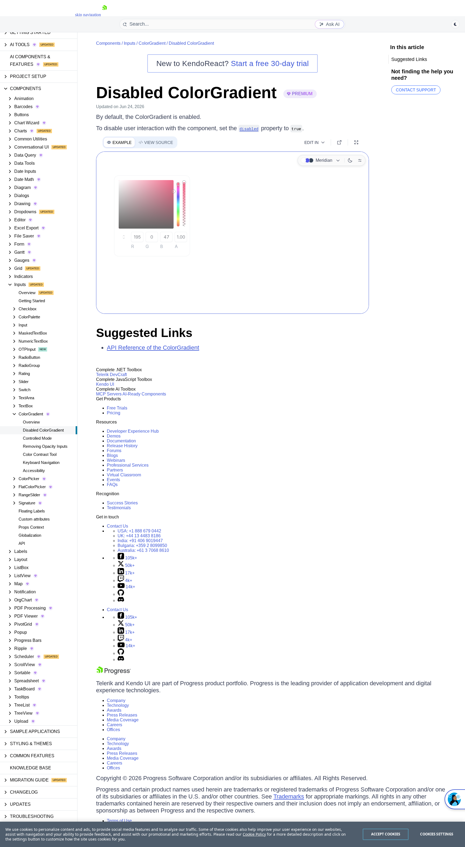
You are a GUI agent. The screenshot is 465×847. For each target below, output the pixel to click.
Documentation (121, 441)
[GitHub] (121, 594)
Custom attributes (34, 519)
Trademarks (288, 796)
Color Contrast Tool (40, 454)
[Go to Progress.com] (113, 673)
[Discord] (121, 600)
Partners (115, 470)
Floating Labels (32, 511)
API (22, 543)
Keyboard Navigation (41, 462)
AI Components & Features (30, 60)
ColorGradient (152, 43)
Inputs (129, 43)
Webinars (116, 460)
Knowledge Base (30, 768)
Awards (114, 710)
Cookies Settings (436, 834)
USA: (139, 531)
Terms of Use (119, 820)
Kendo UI (105, 384)
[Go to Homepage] (104, 14)
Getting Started (32, 300)
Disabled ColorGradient (43, 430)
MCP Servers (109, 394)
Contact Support (416, 90)
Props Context (31, 527)
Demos (114, 436)
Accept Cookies (385, 834)
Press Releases (122, 715)
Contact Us (117, 526)
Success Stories (122, 503)
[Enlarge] (356, 142)
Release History (122, 445)
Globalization (30, 535)
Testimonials (119, 507)
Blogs (112, 455)
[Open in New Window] (339, 142)
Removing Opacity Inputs (45, 446)
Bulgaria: (142, 545)
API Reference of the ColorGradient (153, 347)
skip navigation (88, 14)
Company (116, 700)
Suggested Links (144, 333)
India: (140, 540)
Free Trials (117, 408)
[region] (232, 834)
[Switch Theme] (455, 24)
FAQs (112, 484)
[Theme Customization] (359, 160)
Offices (113, 729)
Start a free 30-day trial (270, 63)
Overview (27, 292)
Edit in (311, 142)
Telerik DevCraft (111, 374)
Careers (114, 724)
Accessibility (34, 470)
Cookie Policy (254, 834)
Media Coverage (123, 720)
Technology (118, 705)
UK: (139, 535)
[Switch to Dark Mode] (350, 160)
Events (113, 479)
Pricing (113, 413)
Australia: (143, 550)
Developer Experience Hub (133, 431)
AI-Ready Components (144, 394)
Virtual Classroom (124, 475)
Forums (114, 450)
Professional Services (128, 465)
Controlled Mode (37, 438)
